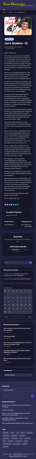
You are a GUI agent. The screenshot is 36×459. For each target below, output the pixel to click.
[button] (11, 215)
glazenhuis (14, 435)
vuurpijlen (24, 443)
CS (17, 432)
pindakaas (10, 441)
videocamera (17, 443)
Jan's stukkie (22, 435)
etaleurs (22, 432)
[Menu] (4, 9)
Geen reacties (10, 48)
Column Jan (9, 39)
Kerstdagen (27, 438)
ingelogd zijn (15, 249)
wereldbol (5, 446)
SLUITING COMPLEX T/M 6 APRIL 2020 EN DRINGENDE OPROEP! (17, 351)
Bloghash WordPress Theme (18, 456)
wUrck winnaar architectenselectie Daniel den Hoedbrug (17, 329)
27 (21, 308)
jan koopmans (6, 438)
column (12, 432)
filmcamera (29, 432)
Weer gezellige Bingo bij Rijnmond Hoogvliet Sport (17, 359)
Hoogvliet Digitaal (13, 212)
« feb (6, 317)
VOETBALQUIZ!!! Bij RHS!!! (23, 279)
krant (4, 441)
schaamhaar (19, 441)
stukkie (25, 441)
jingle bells (14, 438)
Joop (21, 438)
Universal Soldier (7, 443)
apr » (30, 317)
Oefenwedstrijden (9, 336)
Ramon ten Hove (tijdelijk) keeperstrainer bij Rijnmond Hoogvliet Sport (17, 343)
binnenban (5, 432)
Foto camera (6, 435)
